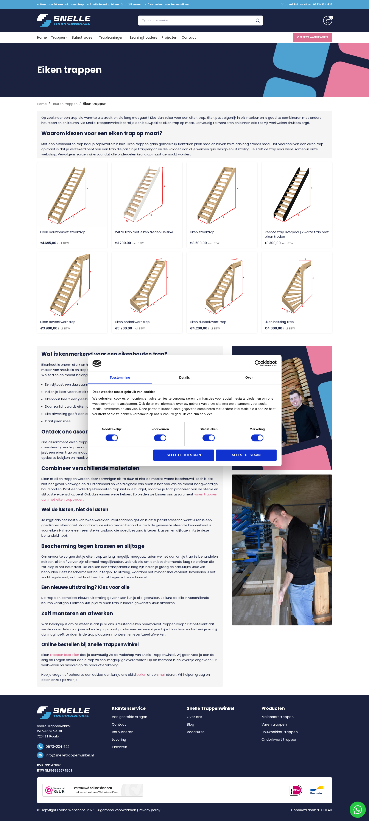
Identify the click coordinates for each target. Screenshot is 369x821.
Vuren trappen (274, 724)
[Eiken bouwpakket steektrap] (72, 194)
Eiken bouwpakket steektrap (63, 232)
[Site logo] (64, 20)
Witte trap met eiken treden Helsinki (144, 232)
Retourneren (122, 732)
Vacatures (195, 732)
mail (162, 674)
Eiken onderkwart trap (132, 322)
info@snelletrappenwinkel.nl (70, 755)
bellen (141, 674)
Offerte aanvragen (312, 37)
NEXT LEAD (324, 810)
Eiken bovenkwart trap (58, 322)
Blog (190, 724)
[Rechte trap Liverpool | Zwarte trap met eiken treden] (297, 194)
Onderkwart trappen (279, 739)
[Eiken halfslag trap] (297, 284)
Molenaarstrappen (278, 717)
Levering (119, 739)
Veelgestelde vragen (129, 717)
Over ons (194, 717)
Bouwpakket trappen (280, 732)
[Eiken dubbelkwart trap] (222, 284)
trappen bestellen (64, 654)
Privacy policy (149, 810)
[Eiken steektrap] (222, 194)
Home (42, 103)
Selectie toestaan (184, 455)
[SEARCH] (258, 20)
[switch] (160, 437)
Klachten (119, 747)
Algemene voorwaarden (116, 810)
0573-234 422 (57, 746)
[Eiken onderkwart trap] (147, 284)
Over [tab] (249, 378)
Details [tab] (184, 378)
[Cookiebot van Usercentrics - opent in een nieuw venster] (258, 363)
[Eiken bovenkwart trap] (72, 284)
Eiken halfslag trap (279, 322)
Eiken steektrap (202, 232)
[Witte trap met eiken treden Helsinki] (147, 194)
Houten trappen (65, 103)
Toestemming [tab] (120, 378)
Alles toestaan (246, 455)
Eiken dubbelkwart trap (208, 322)
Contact (119, 724)
